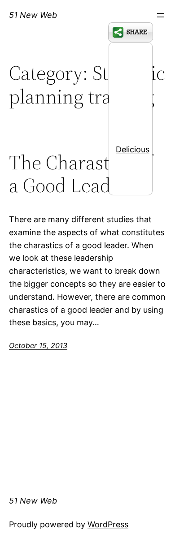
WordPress (108, 524)
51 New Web (33, 15)
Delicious (132, 149)
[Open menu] (160, 15)
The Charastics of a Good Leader (81, 174)
